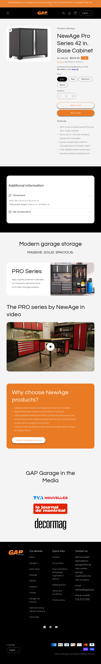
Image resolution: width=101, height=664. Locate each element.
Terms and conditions (57, 592)
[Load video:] (50, 347)
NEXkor (32, 581)
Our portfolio (58, 563)
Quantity (60, 91)
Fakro (32, 557)
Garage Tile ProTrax (34, 600)
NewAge (33, 575)
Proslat (32, 593)
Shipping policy (59, 585)
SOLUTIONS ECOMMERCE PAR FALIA (81, 654)
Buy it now (76, 113)
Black (62, 85)
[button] (8, 13)
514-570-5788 (82, 599)
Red (73, 79)
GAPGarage (64, 654)
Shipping (60, 62)
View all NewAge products (28, 440)
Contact (56, 557)
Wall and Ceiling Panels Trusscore (37, 609)
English (85, 13)
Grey (62, 79)
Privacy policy (58, 600)
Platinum (85, 79)
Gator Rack (34, 569)
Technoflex (34, 617)
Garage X (33, 563)
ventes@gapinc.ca (84, 589)
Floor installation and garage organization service (59, 574)
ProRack (33, 587)
